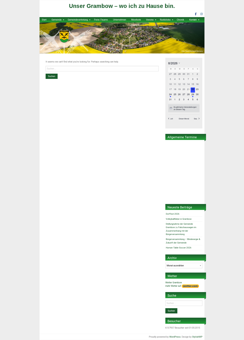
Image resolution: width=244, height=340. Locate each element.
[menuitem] (44, 19)
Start (44, 19)
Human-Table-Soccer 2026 (178, 247)
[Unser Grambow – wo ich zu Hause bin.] (122, 37)
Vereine (150, 19)
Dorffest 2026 (172, 214)
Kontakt (193, 19)
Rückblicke (165, 19)
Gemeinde (57, 19)
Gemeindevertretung (78, 19)
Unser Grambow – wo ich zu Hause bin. (122, 6)
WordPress (175, 336)
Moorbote (136, 19)
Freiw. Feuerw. (101, 19)
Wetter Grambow (173, 282)
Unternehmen (119, 19)
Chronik (180, 19)
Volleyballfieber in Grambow (178, 219)
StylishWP (197, 336)
